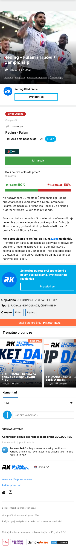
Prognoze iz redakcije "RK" (38, 299)
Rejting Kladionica (26, 89)
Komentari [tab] (10, 392)
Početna (8, 77)
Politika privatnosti (11, 485)
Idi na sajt (38, 160)
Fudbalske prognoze (37, 77)
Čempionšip (56, 77)
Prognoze (20, 77)
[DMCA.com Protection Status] (59, 542)
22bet (54, 238)
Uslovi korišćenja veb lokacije (17, 479)
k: (48, 138)
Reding (31, 312)
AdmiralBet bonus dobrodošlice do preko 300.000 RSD (37, 436)
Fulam (18, 312)
